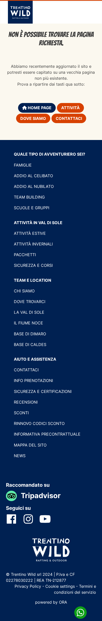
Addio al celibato (33, 175)
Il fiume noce (28, 322)
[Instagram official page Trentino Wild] (31, 518)
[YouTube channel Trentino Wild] (48, 518)
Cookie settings (60, 586)
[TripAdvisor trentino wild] (13, 495)
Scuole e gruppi (31, 207)
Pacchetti (25, 254)
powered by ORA (51, 602)
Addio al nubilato (34, 186)
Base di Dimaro (30, 333)
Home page (39, 107)
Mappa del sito (30, 445)
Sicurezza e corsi (33, 265)
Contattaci (69, 118)
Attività (70, 107)
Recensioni (26, 402)
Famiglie (23, 165)
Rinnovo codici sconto (39, 423)
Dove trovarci (29, 301)
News (20, 455)
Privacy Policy (28, 586)
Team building (29, 197)
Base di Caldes (30, 344)
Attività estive (30, 233)
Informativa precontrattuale (47, 434)
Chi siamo (24, 290)
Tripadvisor (41, 495)
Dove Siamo (33, 118)
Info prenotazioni (33, 380)
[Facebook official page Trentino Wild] (14, 518)
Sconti (21, 412)
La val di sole (29, 312)
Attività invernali (33, 244)
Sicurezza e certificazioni (43, 391)
